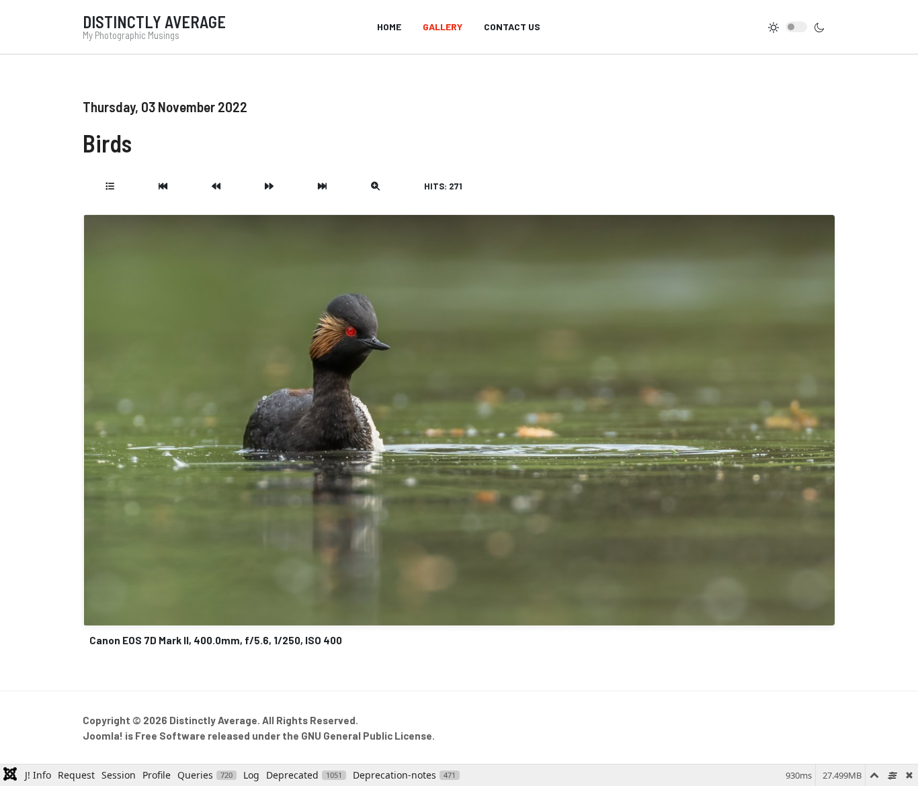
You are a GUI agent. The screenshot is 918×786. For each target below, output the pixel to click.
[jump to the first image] (163, 186)
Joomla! (103, 736)
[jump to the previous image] (216, 186)
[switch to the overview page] (110, 186)
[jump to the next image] (269, 186)
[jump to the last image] (322, 186)
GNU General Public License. (368, 736)
